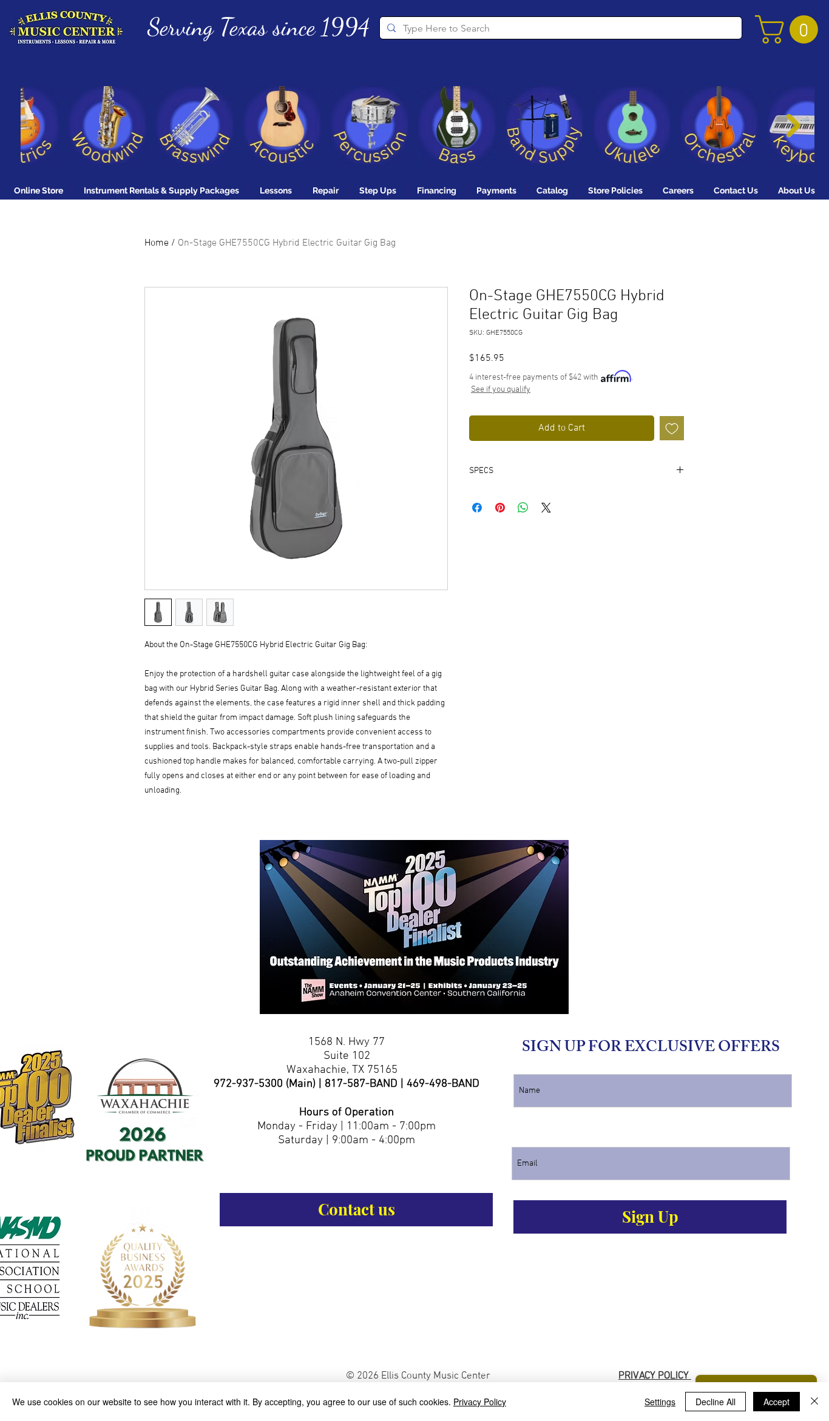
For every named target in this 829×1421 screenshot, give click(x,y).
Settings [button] (660, 1402)
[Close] (814, 1401)
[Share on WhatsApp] (523, 507)
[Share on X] (546, 507)
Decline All (715, 1402)
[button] (790, 29)
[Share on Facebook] (477, 507)
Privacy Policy (479, 1402)
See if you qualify (500, 390)
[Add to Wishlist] (672, 428)
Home (156, 243)
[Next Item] (793, 126)
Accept (776, 1402)
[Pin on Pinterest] (500, 507)
